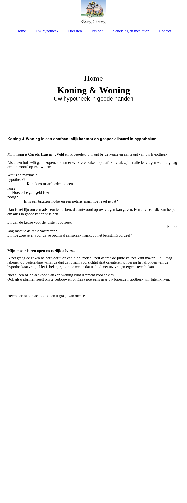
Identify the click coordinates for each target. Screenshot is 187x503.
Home (21, 31)
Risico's (97, 31)
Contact (165, 31)
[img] (93, 13)
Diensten (75, 31)
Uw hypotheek (47, 31)
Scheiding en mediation (131, 31)
